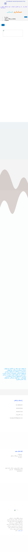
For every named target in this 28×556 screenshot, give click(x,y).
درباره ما (6, 17)
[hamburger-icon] (25, 17)
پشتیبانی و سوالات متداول (10, 18)
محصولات (6, 20)
